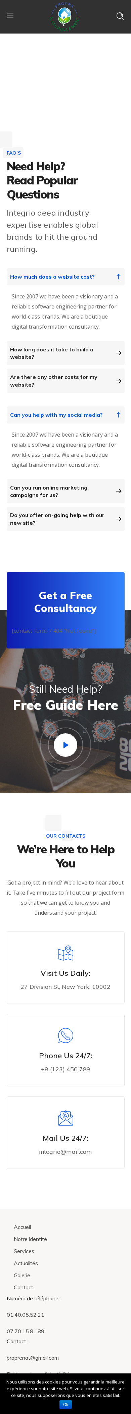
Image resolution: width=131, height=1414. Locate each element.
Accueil (22, 1227)
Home (95, 70)
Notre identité (30, 1239)
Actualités (26, 1263)
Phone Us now (69, 1084)
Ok (65, 1404)
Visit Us (69, 1002)
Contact (23, 1287)
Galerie (22, 1275)
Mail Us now (69, 1167)
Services (24, 1251)
